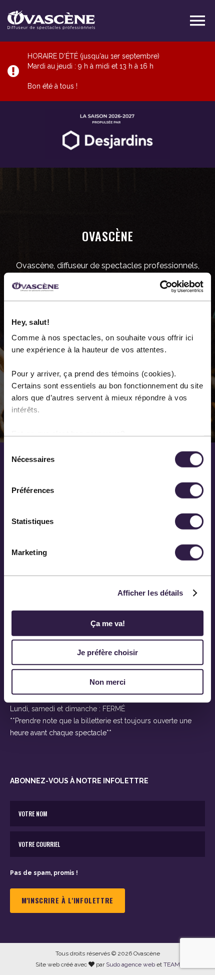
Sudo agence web (130, 964)
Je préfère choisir (107, 652)
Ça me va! (107, 623)
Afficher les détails (151, 593)
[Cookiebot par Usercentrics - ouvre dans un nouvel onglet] (160, 286)
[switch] (189, 490)
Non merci (108, 681)
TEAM (172, 964)
